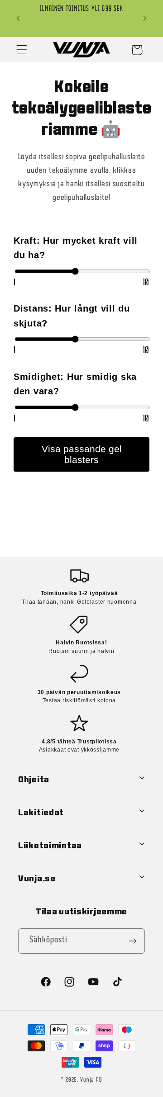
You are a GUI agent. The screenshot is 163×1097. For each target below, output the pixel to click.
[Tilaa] (132, 941)
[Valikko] (22, 50)
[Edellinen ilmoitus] (18, 18)
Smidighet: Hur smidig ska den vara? (75, 384)
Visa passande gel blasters (82, 454)
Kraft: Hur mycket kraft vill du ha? (76, 248)
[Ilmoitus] (145, 18)
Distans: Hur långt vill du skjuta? (72, 315)
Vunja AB (91, 1080)
